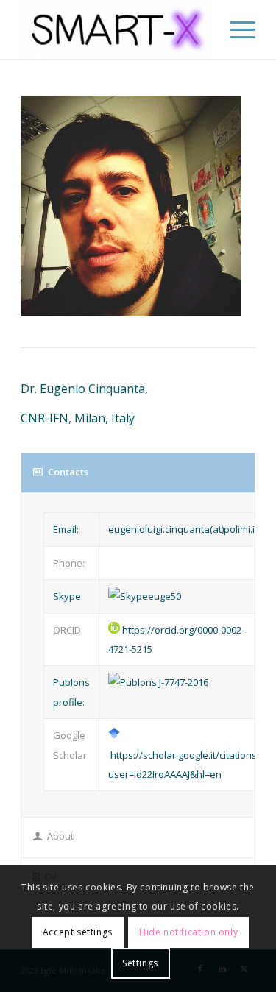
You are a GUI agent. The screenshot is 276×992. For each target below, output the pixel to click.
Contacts (68, 471)
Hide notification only (188, 932)
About (60, 836)
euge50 (164, 596)
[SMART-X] (114, 29)
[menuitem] (235, 29)
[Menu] (235, 29)
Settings (140, 963)
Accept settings (78, 932)
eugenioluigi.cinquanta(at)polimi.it (183, 529)
